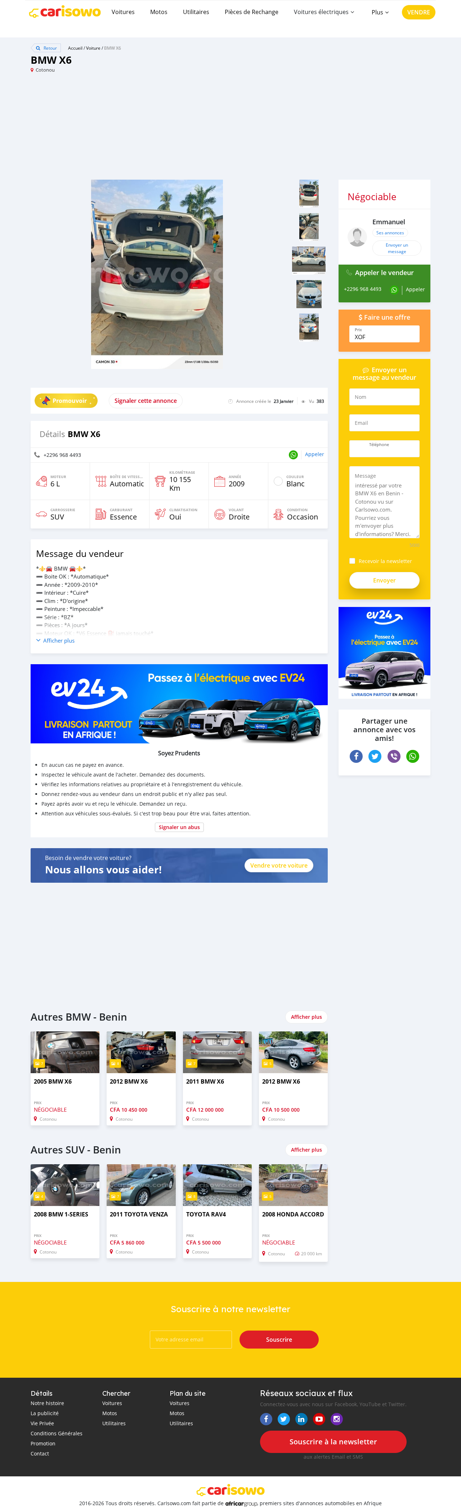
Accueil (75, 48)
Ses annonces (390, 232)
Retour (49, 48)
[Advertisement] (130, 129)
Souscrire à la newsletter (333, 1441)
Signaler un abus (179, 827)
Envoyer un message (397, 248)
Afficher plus (306, 1016)
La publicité (45, 1413)
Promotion (43, 1443)
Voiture (93, 48)
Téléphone (379, 444)
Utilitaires (196, 12)
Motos (158, 12)
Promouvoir (70, 401)
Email (361, 422)
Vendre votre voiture (279, 865)
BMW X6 (112, 48)
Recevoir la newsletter (385, 561)
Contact (40, 1453)
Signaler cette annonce (146, 401)
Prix (358, 329)
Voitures (123, 12)
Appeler (314, 454)
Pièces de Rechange (251, 12)
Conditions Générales (56, 1433)
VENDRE (418, 12)
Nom (360, 396)
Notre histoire (47, 1403)
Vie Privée (42, 1423)
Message (365, 475)
